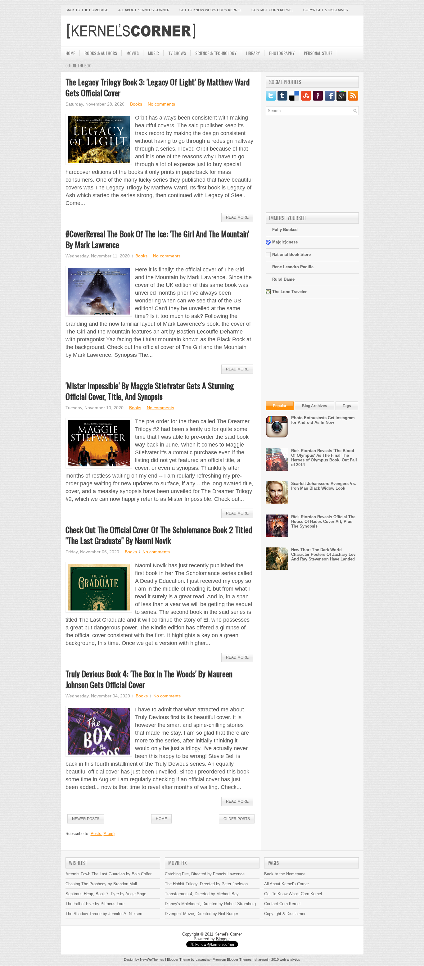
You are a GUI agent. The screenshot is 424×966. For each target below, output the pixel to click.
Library (253, 53)
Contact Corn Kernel (272, 10)
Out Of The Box (78, 65)
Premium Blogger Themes (232, 959)
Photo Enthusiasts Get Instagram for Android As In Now (323, 420)
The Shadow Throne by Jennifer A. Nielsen (103, 913)
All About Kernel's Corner (143, 10)
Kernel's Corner (228, 934)
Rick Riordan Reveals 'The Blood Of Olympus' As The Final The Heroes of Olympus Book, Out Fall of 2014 (324, 457)
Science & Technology (216, 53)
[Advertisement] (286, 31)
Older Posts (236, 819)
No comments (161, 104)
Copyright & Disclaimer (325, 10)
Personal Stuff (318, 53)
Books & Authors (100, 53)
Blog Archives (314, 406)
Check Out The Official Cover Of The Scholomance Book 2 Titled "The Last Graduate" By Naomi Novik (158, 535)
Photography (282, 53)
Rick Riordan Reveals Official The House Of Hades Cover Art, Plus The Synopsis (323, 521)
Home (70, 53)
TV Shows (177, 53)
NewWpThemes (152, 959)
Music (153, 53)
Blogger (222, 939)
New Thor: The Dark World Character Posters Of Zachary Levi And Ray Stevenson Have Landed (324, 554)
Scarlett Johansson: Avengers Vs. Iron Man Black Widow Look (323, 486)
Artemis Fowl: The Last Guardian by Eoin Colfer (108, 874)
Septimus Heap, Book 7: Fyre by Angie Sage (105, 893)
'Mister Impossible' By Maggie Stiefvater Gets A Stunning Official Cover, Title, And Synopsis (149, 391)
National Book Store (291, 254)
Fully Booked (285, 229)
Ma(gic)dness (285, 242)
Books (136, 104)
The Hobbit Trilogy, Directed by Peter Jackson (206, 884)
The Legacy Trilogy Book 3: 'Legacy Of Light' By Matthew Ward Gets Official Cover (157, 87)
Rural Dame (283, 279)
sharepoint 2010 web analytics (277, 959)
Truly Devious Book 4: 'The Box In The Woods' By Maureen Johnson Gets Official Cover (148, 679)
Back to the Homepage (86, 10)
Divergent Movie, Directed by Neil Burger (201, 913)
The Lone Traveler (289, 291)
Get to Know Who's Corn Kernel (210, 10)
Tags (347, 406)
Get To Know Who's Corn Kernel (293, 893)
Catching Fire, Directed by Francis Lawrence (205, 874)
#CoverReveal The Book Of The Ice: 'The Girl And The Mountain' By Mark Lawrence (157, 239)
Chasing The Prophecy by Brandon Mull (101, 884)
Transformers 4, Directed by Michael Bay (202, 893)
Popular (279, 406)
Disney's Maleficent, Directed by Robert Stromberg (210, 903)
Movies (132, 53)
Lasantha (203, 959)
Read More (237, 217)
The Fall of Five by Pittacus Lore (94, 903)
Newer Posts (85, 819)
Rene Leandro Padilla (292, 267)
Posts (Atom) (103, 833)
